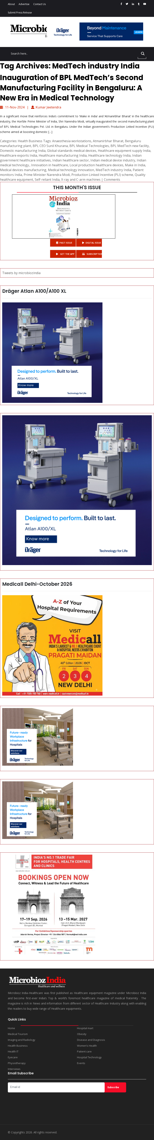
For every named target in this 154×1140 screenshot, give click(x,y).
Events (81, 1063)
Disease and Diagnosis (91, 1040)
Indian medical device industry (112, 160)
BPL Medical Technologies (89, 146)
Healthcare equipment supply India (124, 150)
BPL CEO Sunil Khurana (50, 146)
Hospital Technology (89, 1057)
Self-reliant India (47, 179)
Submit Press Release (20, 12)
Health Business (30, 141)
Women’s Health (87, 1045)
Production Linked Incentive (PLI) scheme (102, 174)
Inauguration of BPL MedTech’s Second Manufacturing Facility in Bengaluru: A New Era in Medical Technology (71, 87)
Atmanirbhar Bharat (108, 141)
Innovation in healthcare (49, 165)
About (11, 4)
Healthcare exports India (18, 155)
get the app (67, 253)
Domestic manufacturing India (23, 150)
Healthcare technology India (109, 155)
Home (11, 1028)
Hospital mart (85, 1028)
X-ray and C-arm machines (80, 179)
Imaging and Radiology (21, 1040)
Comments (112, 179)
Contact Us (39, 4)
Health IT (13, 1051)
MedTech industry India (113, 170)
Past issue (66, 242)
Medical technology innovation (71, 170)
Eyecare (13, 1057)
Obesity (81, 1034)
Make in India (135, 165)
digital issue (93, 242)
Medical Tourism (18, 1034)
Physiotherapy (17, 1063)
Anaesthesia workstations (71, 141)
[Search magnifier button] (142, 53)
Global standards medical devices (71, 150)
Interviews (14, 1069)
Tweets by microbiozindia (21, 273)
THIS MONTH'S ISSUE (77, 187)
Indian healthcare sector (70, 160)
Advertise (24, 4)
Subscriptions (94, 253)
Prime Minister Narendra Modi (47, 174)
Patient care (84, 1051)
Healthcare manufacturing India (63, 155)
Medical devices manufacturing (23, 170)
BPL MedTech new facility (129, 146)
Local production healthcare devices (96, 165)
